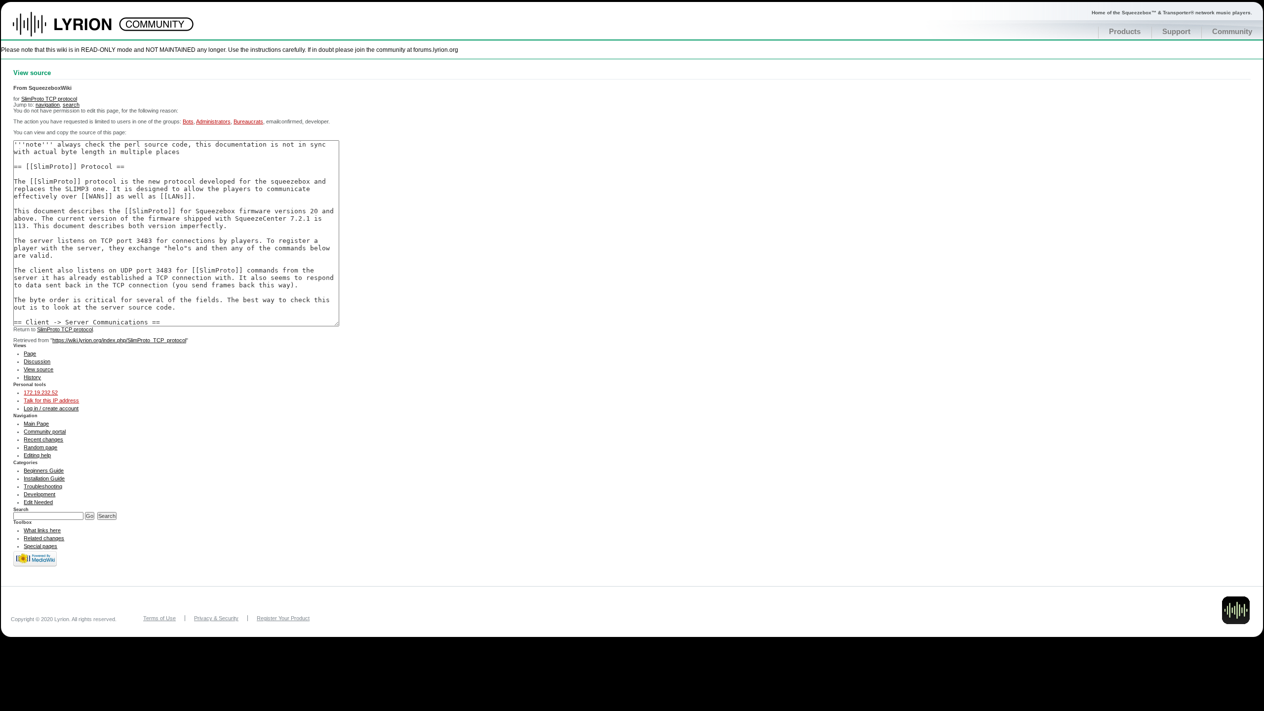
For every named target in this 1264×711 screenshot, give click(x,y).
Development (39, 494)
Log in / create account (51, 408)
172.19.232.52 (41, 392)
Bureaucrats (248, 121)
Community (1232, 32)
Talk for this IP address (51, 400)
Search (21, 509)
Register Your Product (283, 618)
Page (30, 353)
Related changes (44, 538)
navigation (48, 105)
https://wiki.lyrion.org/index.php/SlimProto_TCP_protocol (119, 340)
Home (73, 29)
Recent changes (43, 439)
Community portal (45, 431)
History (32, 377)
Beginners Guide (44, 471)
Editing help (37, 455)
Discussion (37, 361)
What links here (42, 530)
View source (38, 369)
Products (1125, 32)
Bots (188, 121)
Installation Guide (44, 478)
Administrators (213, 121)
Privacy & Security (216, 618)
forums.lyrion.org (435, 49)
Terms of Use (159, 618)
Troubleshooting (43, 486)
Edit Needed (38, 502)
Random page (40, 447)
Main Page (36, 424)
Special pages (40, 546)
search (71, 105)
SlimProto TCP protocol (49, 99)
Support (1176, 32)
